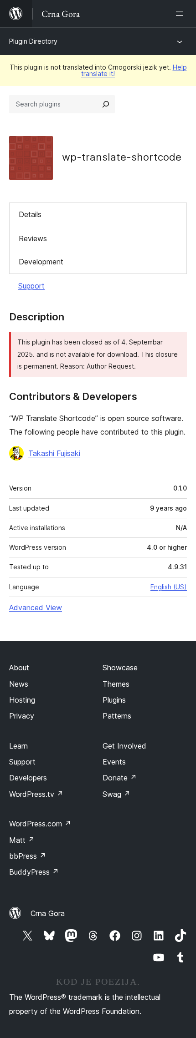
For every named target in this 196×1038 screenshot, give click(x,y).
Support (31, 285)
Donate (120, 777)
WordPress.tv (36, 794)
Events (114, 761)
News (18, 684)
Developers (28, 777)
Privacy (21, 715)
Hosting (22, 699)
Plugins (114, 699)
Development (41, 261)
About (19, 667)
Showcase (120, 667)
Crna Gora (48, 913)
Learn (18, 745)
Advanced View (35, 607)
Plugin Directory (33, 41)
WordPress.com (40, 823)
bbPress (27, 856)
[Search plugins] (106, 104)
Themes (116, 684)
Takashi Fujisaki (54, 453)
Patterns (117, 715)
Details (30, 214)
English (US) (168, 587)
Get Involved (124, 745)
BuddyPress (34, 871)
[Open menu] (181, 13)
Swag (116, 794)
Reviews (33, 238)
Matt (22, 840)
